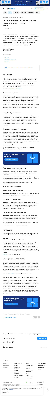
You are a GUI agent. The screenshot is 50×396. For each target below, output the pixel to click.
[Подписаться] (42, 338)
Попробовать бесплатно (11, 159)
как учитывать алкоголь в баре (16, 88)
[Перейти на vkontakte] (38, 382)
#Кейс (17, 314)
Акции (27, 363)
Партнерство (6, 365)
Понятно (5, 392)
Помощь (39, 369)
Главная (5, 17)
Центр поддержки (42, 363)
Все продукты (6, 363)
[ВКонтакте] (34, 317)
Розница (21, 17)
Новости (16, 377)
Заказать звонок (41, 365)
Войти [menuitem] (31, 8)
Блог (15, 17)
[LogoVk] (4, 342)
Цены (27, 373)
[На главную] (5, 360)
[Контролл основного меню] (47, 8)
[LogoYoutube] (10, 342)
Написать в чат (41, 367)
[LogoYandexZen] (13, 342)
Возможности (6, 254)
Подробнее (11, 389)
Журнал (10, 17)
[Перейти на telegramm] (41, 382)
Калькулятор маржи (18, 375)
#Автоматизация (12, 314)
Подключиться (39, 8)
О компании (5, 367)
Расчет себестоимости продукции (17, 372)
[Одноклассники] (36, 317)
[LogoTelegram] (7, 342)
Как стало (7, 61)
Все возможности (18, 363)
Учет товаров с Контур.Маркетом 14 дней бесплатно (20, 68)
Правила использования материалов (29, 370)
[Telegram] (39, 317)
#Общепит (22, 314)
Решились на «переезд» (10, 59)
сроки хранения (12, 273)
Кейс (11, 28)
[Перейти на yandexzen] (43, 382)
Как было (7, 57)
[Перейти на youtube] (40, 382)
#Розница (5, 314)
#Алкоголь (27, 314)
